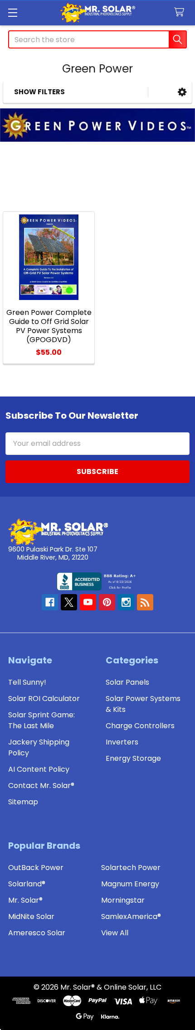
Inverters (122, 742)
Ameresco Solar (36, 933)
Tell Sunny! (27, 682)
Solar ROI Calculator (44, 698)
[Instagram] (126, 602)
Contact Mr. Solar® (41, 785)
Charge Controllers (140, 726)
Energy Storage (133, 758)
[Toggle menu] (12, 12)
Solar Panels (127, 682)
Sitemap (23, 802)
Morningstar (123, 900)
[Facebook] (50, 602)
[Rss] (145, 602)
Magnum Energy (130, 884)
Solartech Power (131, 867)
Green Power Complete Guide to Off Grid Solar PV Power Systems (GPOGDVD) (49, 326)
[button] (182, 92)
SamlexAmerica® (131, 916)
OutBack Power (35, 867)
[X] (69, 602)
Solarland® (26, 884)
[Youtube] (88, 602)
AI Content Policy (38, 769)
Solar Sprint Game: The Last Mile (41, 720)
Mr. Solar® (25, 900)
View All (114, 933)
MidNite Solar (31, 916)
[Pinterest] (107, 602)
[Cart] (181, 12)
